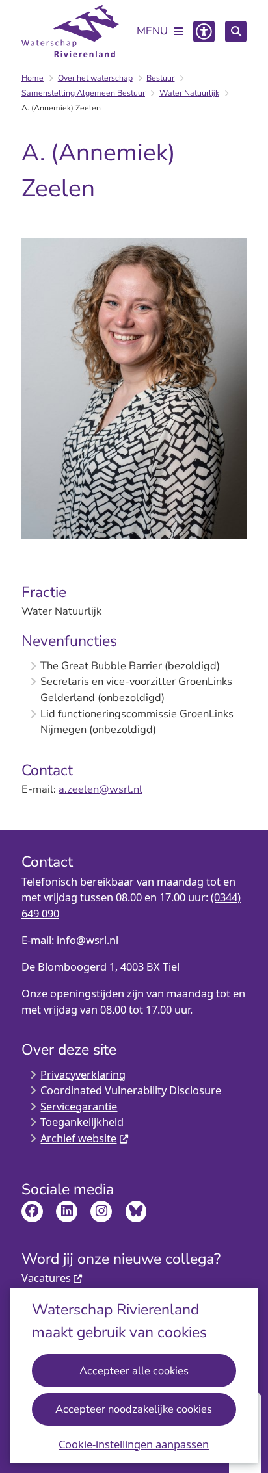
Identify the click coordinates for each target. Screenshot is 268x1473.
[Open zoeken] (236, 31)
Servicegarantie (78, 1106)
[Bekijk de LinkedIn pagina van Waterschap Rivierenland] (66, 1211)
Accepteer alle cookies (134, 1370)
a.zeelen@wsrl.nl (100, 789)
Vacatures (46, 1277)
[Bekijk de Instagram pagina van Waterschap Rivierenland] (101, 1211)
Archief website (78, 1138)
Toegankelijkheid (82, 1121)
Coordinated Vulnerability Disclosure (130, 1089)
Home (32, 78)
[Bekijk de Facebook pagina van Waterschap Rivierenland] (32, 1211)
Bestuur (160, 78)
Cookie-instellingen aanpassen (134, 1444)
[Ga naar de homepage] (70, 31)
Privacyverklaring (83, 1074)
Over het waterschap (95, 78)
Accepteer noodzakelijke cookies (133, 1409)
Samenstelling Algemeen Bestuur (83, 93)
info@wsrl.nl (87, 939)
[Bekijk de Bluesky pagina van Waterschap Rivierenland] (136, 1211)
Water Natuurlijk (189, 93)
